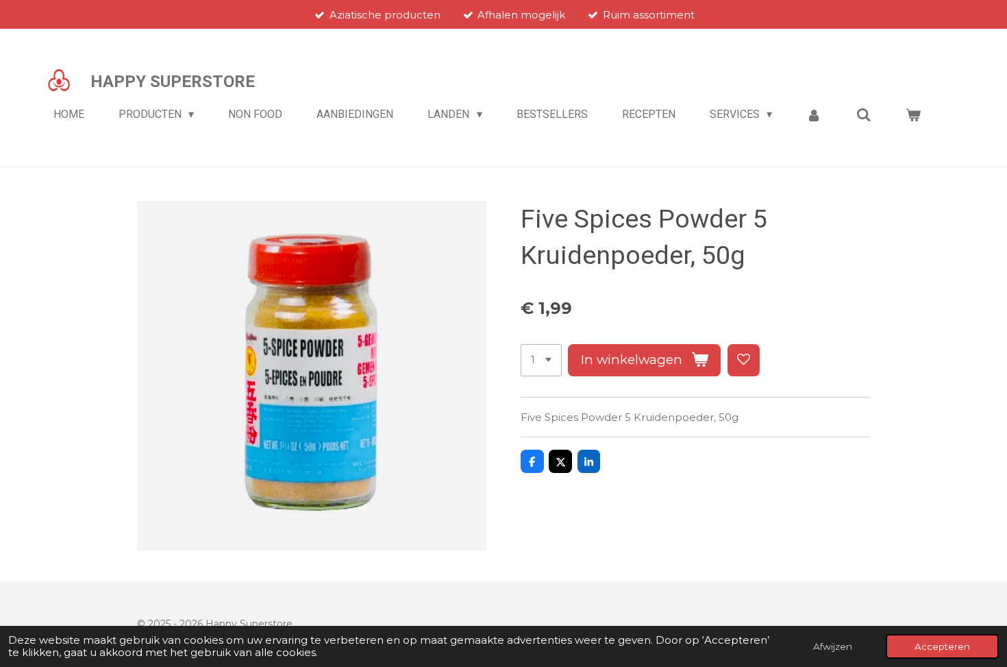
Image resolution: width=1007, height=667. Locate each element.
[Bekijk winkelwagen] (913, 115)
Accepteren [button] (942, 646)
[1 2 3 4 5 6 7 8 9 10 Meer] (541, 360)
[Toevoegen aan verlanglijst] (744, 360)
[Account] (814, 115)
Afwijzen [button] (832, 646)
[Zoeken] (864, 115)
